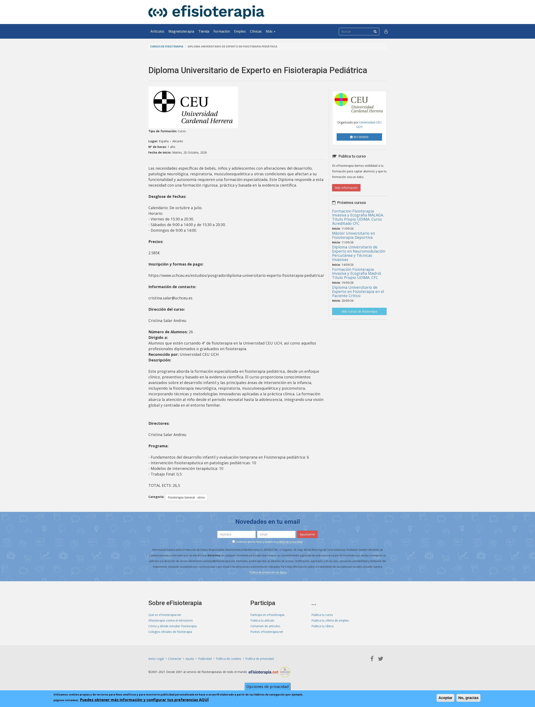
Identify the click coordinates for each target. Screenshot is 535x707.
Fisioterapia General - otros (186, 497)
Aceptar (445, 698)
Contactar (174, 659)
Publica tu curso (322, 615)
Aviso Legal (156, 659)
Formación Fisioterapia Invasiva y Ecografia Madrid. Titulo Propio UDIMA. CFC (357, 273)
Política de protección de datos (268, 572)
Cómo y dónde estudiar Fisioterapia (172, 626)
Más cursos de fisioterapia (359, 311)
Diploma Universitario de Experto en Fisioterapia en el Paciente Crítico (358, 291)
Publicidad (205, 659)
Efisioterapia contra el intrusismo (170, 620)
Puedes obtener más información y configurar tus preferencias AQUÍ (144, 699)
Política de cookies (228, 659)
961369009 (360, 137)
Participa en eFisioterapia (267, 615)
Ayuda (190, 659)
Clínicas (256, 31)
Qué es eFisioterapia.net (164, 615)
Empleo (240, 31)
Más (269, 31)
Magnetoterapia (181, 31)
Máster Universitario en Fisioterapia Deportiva (353, 235)
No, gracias (468, 698)
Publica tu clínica (322, 626)
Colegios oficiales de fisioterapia (170, 632)
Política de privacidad (259, 659)
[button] (386, 31)
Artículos (157, 31)
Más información (346, 188)
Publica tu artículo (262, 620)
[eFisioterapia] (206, 12)
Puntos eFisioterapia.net (266, 632)
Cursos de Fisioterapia (166, 46)
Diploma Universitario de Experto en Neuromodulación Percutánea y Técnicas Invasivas (358, 253)
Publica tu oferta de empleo (330, 620)
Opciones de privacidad (267, 686)
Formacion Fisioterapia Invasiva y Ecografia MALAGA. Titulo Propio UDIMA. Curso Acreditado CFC (358, 217)
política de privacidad (289, 542)
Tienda (203, 31)
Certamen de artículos (265, 626)
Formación (221, 31)
